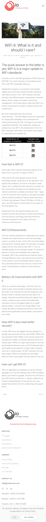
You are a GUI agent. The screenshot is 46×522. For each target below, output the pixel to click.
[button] (43, 6)
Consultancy (6, 440)
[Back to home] (17, 6)
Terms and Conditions (10, 464)
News (23, 57)
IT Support (6, 436)
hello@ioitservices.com (11, 483)
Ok (15, 517)
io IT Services (7, 471)
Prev (5, 394)
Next (40, 394)
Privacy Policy (7, 460)
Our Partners (7, 444)
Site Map (5, 468)
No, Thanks (28, 517)
